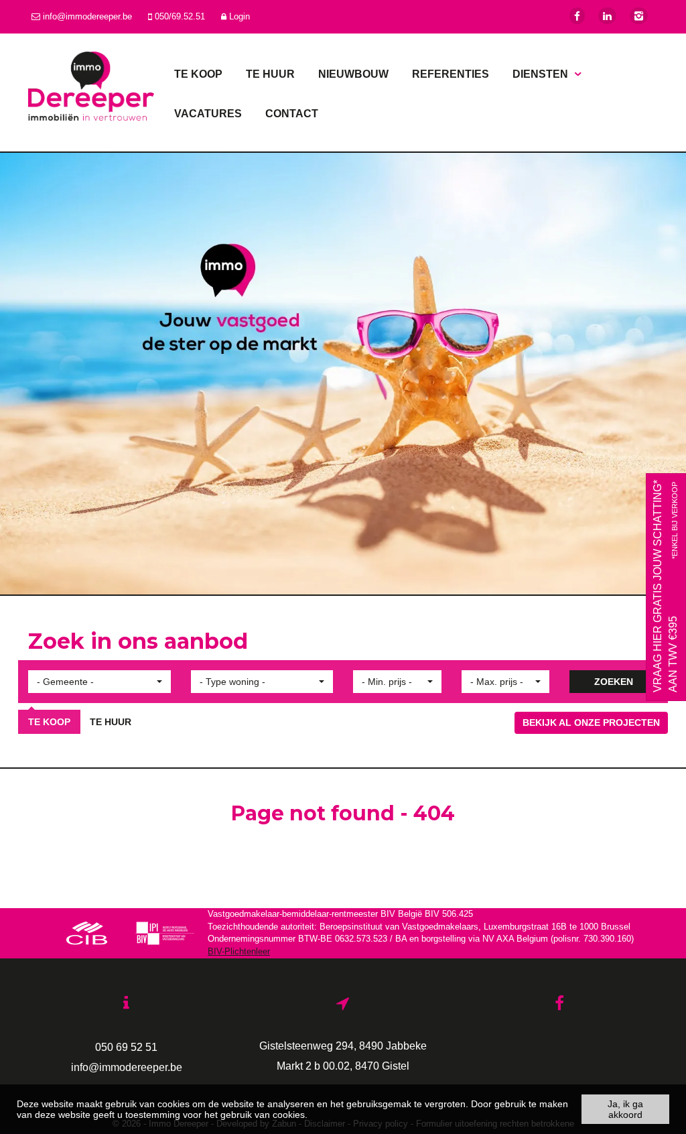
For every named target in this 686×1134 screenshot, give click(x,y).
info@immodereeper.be (433, 411)
